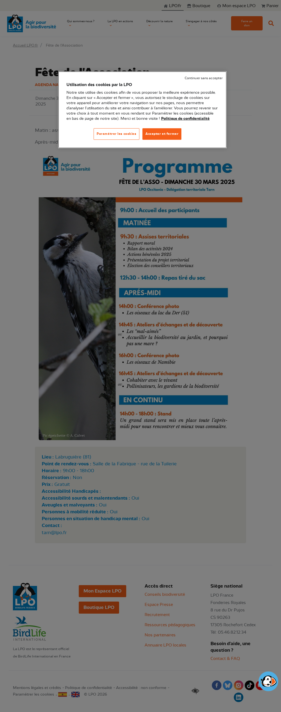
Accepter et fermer (161, 134)
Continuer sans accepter (204, 78)
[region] (142, 109)
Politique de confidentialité (185, 118)
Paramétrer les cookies (116, 134)
